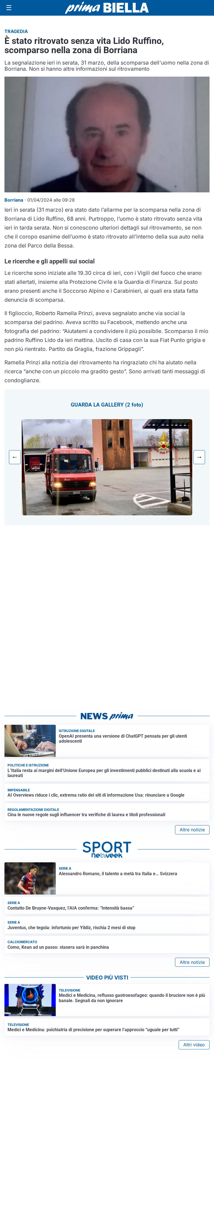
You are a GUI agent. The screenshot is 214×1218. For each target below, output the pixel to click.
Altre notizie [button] (192, 829)
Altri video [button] (194, 1044)
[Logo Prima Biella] (107, 8)
